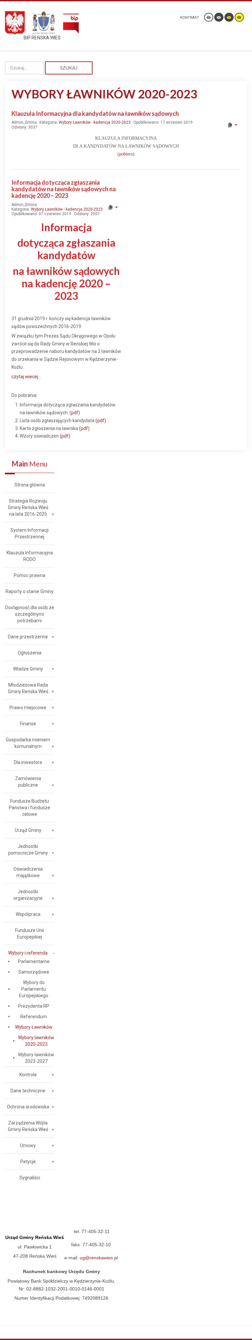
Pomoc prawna (29, 575)
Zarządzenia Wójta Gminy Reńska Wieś (28, 1126)
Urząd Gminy (28, 830)
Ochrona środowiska (28, 1106)
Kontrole (28, 1074)
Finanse (28, 723)
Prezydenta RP (33, 1006)
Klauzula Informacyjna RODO (30, 556)
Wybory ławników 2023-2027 (36, 1058)
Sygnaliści (29, 1177)
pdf (74, 412)
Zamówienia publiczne (28, 782)
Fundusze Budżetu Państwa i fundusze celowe (29, 807)
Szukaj (68, 68)
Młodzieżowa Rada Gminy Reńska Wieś (28, 688)
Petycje (28, 1161)
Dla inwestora (28, 762)
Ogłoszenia (29, 652)
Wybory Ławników (33, 1027)
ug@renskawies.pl (99, 1257)
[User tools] (232, 125)
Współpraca (28, 914)
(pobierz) (126, 154)
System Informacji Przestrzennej (29, 533)
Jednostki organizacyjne (28, 895)
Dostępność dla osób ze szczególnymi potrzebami (29, 614)
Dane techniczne (27, 1090)
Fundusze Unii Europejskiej (29, 933)
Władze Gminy (28, 668)
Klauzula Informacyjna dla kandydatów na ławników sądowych (95, 113)
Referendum (33, 1016)
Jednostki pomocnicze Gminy (28, 850)
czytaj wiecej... (26, 376)
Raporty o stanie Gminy (29, 591)
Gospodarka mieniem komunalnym (28, 743)
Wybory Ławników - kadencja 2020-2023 (95, 122)
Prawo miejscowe (28, 707)
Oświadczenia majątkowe (28, 872)
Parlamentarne (34, 961)
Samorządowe (33, 972)
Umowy (28, 1145)
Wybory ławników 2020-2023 (36, 1041)
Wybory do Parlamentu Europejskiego (33, 989)
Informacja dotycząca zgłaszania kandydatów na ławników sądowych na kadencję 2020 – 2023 (63, 189)
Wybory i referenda (28, 953)
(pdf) (100, 420)
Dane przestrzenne (28, 636)
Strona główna (29, 484)
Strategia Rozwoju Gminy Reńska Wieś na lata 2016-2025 (28, 507)
